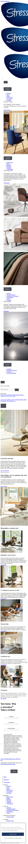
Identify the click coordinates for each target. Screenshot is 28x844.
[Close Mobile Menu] (6, 82)
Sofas (8, 94)
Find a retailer (4, 486)
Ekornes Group (10, 820)
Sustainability (10, 297)
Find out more (7, 110)
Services (7, 364)
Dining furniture (12, 395)
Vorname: (11, 716)
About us (7, 289)
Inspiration (8, 158)
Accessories (9, 98)
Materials (9, 165)
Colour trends (10, 169)
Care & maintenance (11, 373)
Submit (14, 771)
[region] (13, 833)
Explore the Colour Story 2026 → (9, 396)
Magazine (9, 166)
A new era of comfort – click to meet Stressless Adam (14, 399)
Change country (10, 817)
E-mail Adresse (11, 728)
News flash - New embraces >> (8, 401)
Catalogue (9, 168)
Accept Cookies (12, 834)
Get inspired (6, 182)
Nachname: (11, 722)
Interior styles (10, 162)
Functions (9, 100)
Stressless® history (11, 294)
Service (8, 299)
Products (7, 89)
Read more (6, 311)
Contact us (9, 371)
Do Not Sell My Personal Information (13, 838)
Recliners (9, 93)
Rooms (8, 163)
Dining (8, 96)
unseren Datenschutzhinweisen (8, 764)
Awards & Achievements (12, 296)
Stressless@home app (12, 370)
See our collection (5, 470)
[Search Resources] (17, 389)
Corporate (9, 300)
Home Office (10, 97)
